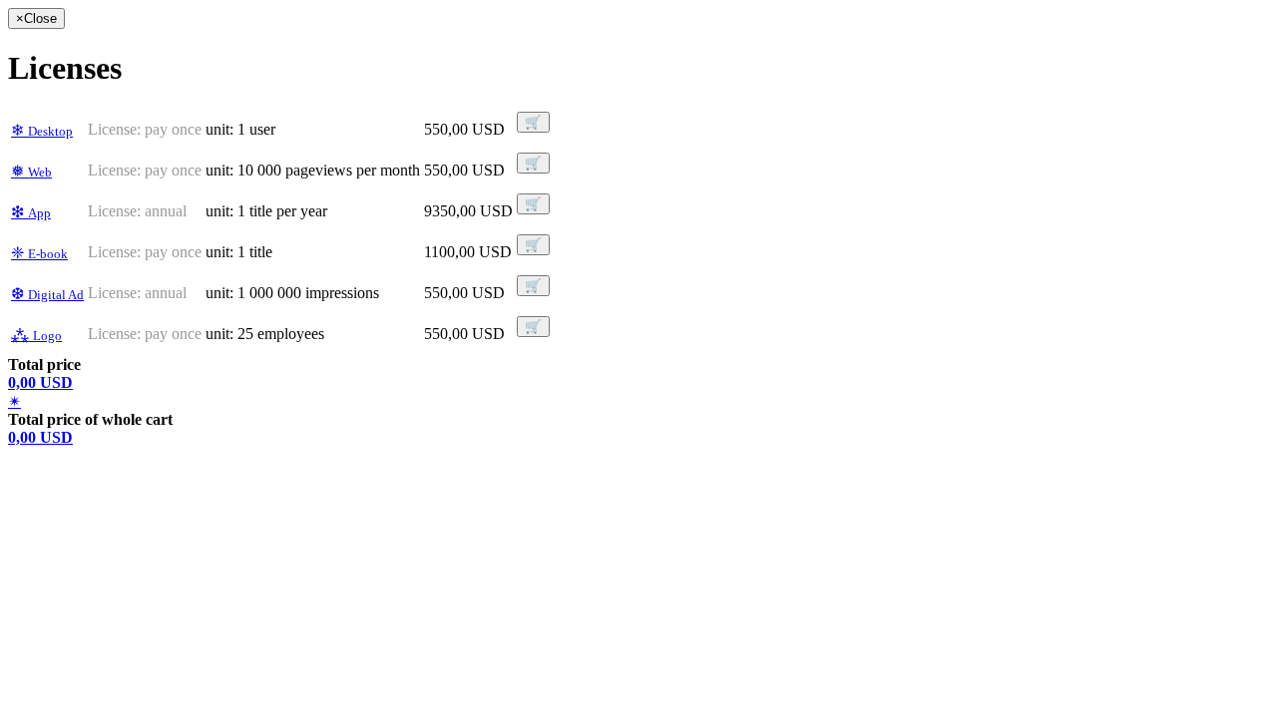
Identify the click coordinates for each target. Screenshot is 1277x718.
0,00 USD (40, 382)
